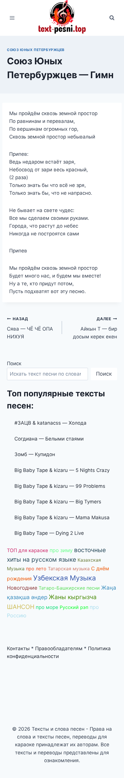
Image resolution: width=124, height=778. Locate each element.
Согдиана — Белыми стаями (49, 439)
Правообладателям (58, 648)
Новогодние (22, 588)
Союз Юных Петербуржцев (36, 50)
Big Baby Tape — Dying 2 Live (49, 533)
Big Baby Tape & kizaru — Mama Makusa (62, 517)
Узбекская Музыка (64, 578)
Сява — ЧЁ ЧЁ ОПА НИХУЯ (30, 328)
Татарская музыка (69, 568)
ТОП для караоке (27, 550)
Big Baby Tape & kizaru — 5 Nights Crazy (62, 470)
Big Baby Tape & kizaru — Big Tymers (57, 502)
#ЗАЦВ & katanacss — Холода (50, 423)
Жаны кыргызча (73, 597)
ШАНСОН (20, 606)
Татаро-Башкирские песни (69, 588)
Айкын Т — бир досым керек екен (95, 328)
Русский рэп (74, 607)
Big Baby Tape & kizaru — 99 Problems (59, 486)
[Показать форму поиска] (112, 18)
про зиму (61, 550)
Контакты (18, 648)
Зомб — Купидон (34, 454)
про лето (36, 568)
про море (47, 607)
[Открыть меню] (12, 17)
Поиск (14, 363)
